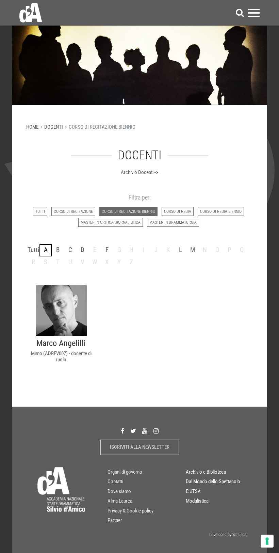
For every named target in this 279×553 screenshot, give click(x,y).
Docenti (53, 127)
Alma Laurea (120, 501)
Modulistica (197, 501)
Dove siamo (119, 491)
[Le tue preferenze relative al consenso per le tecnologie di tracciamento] (267, 541)
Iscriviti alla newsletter (139, 447)
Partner (115, 520)
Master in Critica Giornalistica (111, 222)
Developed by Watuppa (228, 534)
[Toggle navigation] (254, 12)
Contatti (115, 481)
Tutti (40, 211)
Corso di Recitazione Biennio (128, 211)
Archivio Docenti (137, 172)
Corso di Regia (177, 211)
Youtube (144, 431)
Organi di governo (125, 472)
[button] (240, 12)
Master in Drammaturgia (173, 222)
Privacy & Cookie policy (130, 511)
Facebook (122, 431)
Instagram (156, 431)
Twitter (133, 431)
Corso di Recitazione (73, 211)
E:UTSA (193, 491)
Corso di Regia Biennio (221, 211)
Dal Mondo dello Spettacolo (213, 481)
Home (32, 127)
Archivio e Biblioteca (206, 472)
